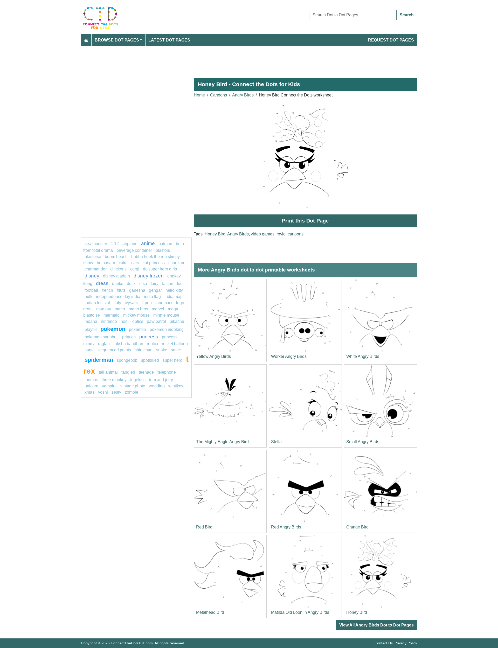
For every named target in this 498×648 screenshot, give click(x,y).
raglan (104, 344)
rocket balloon (175, 344)
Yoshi (103, 392)
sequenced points (114, 350)
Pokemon (112, 329)
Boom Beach (116, 256)
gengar (155, 290)
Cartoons (218, 95)
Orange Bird (357, 527)
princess (148, 336)
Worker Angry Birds (289, 356)
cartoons (295, 234)
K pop (147, 303)
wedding (157, 386)
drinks (117, 283)
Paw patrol (156, 321)
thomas (91, 380)
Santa (90, 350)
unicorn (91, 386)
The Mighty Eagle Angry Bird (222, 442)
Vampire (109, 386)
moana (91, 321)
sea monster (96, 243)
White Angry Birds (362, 356)
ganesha (137, 290)
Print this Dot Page (305, 221)
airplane (129, 243)
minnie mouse (166, 315)
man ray (103, 309)
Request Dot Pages (391, 40)
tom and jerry (161, 380)
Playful (91, 329)
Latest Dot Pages (169, 40)
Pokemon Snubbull (102, 337)
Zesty (116, 392)
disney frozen (149, 275)
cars (135, 263)
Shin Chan (144, 350)
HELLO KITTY (174, 290)
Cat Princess (154, 263)
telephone (166, 372)
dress (102, 283)
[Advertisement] (236, 60)
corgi (134, 269)
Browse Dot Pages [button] (117, 40)
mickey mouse (136, 315)
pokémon (137, 329)
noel (125, 321)
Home (199, 95)
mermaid (111, 315)
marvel (158, 309)
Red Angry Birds (286, 527)
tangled (128, 372)
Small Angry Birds (362, 442)
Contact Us (384, 643)
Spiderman (99, 360)
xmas (89, 392)
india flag (152, 296)
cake (123, 263)
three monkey (114, 380)
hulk (88, 296)
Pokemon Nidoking (167, 329)
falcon (167, 283)
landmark (163, 303)
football (91, 290)
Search (407, 15)
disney (92, 275)
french (107, 290)
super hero (173, 360)
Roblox (152, 344)
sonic (176, 350)
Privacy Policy (406, 643)
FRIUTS (121, 290)
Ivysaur (131, 303)
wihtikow (176, 386)
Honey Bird (215, 234)
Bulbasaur (106, 263)
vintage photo (132, 386)
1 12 (115, 243)
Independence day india (118, 296)
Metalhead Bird (210, 612)
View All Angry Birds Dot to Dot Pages (376, 625)
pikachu (177, 321)
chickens (118, 269)
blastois (163, 250)
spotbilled (150, 360)
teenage (146, 372)
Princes (129, 337)
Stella (276, 442)
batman (165, 243)
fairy (154, 283)
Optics (137, 321)
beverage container (134, 250)
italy (117, 303)
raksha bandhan (128, 344)
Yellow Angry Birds (213, 356)
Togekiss (138, 380)
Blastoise (93, 256)
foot (180, 283)
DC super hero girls (160, 269)
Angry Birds (243, 95)
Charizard (176, 263)
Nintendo (109, 321)
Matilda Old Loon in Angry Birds (300, 612)
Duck (131, 283)
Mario (120, 309)
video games (262, 234)
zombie (131, 392)
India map (173, 296)
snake (161, 350)
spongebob (127, 360)
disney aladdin (116, 276)
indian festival (97, 303)
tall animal (108, 372)
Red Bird (204, 527)
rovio (281, 234)
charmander (96, 269)
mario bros (138, 309)
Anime (148, 243)
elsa (143, 283)
